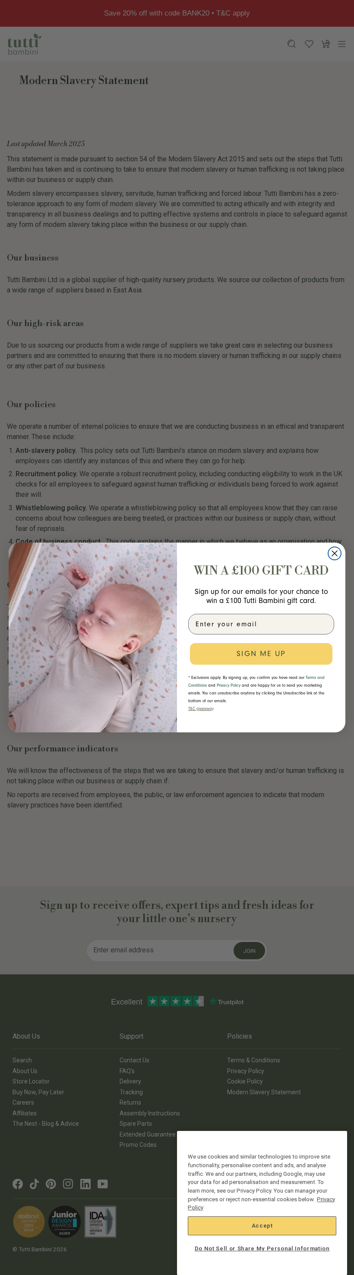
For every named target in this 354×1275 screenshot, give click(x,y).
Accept (262, 1225)
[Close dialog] (334, 553)
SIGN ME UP (261, 653)
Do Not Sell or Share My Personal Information (262, 1248)
